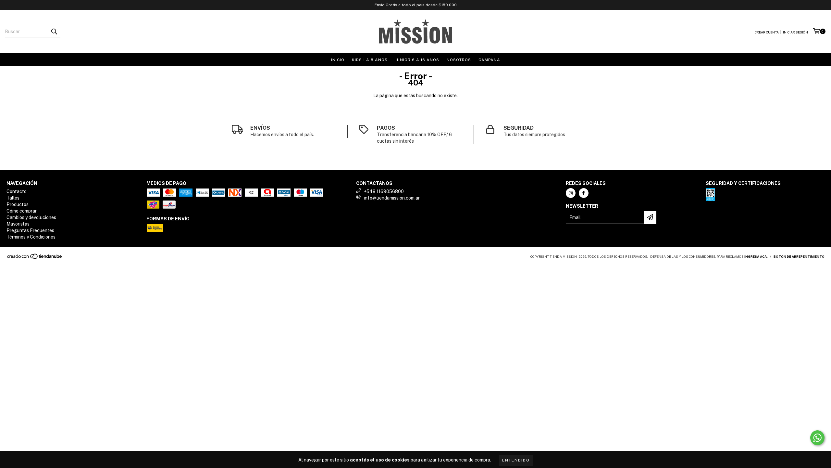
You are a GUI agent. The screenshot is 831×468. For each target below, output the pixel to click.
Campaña (489, 60)
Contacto (16, 191)
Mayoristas (18, 224)
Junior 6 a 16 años (417, 60)
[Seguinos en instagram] (571, 193)
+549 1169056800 (384, 191)
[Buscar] (53, 31)
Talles (12, 198)
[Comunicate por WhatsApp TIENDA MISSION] (817, 437)
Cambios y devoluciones (31, 217)
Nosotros (459, 60)
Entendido (516, 460)
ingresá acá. (756, 256)
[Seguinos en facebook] (584, 193)
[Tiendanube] (34, 258)
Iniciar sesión (795, 32)
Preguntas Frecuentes (30, 230)
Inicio (337, 60)
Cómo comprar (21, 211)
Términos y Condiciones (31, 237)
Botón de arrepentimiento (799, 256)
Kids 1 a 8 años (370, 60)
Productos (17, 204)
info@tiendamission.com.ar (392, 198)
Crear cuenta (767, 32)
